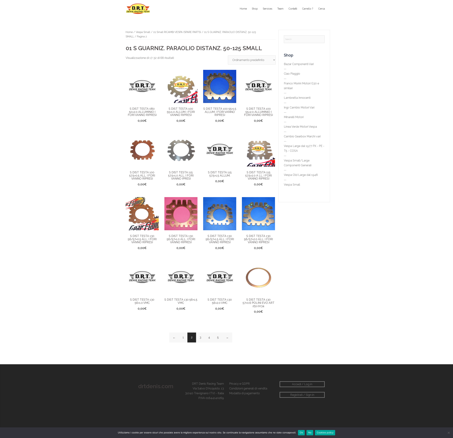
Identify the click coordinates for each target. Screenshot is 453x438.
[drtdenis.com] (138, 8)
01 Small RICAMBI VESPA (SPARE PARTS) (177, 32)
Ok (301, 432)
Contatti (292, 8)
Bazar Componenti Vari (299, 64)
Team (280, 8)
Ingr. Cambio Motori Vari (299, 107)
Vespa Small (143, 32)
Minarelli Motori (294, 117)
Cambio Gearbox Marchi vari (302, 136)
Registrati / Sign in (302, 395)
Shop (255, 8)
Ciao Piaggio (292, 73)
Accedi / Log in (302, 384)
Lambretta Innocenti (297, 97)
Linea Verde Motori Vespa (300, 126)
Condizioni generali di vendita (248, 388)
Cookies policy (325, 432)
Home (243, 8)
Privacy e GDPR (239, 383)
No (310, 432)
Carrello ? (307, 8)
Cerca (321, 8)
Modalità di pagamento (244, 393)
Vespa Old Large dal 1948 (301, 175)
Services (267, 8)
